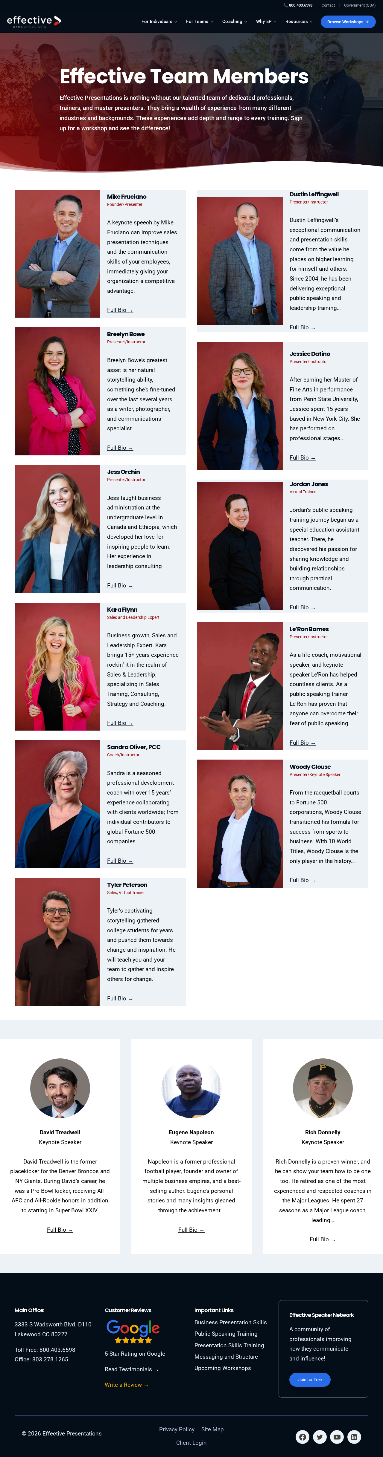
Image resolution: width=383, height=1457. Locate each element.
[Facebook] (302, 1437)
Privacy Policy (176, 1429)
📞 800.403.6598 (297, 5)
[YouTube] (337, 1437)
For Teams (197, 21)
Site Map (212, 1429)
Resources (296, 21)
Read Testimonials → (132, 1369)
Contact (328, 5)
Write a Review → (127, 1384)
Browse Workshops (345, 21)
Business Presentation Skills (230, 1322)
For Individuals (157, 21)
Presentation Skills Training (229, 1345)
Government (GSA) (360, 5)
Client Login (191, 1442)
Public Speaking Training (226, 1333)
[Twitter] (320, 1437)
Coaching (232, 21)
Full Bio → (120, 310)
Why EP (264, 21)
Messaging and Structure (226, 1356)
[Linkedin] (354, 1437)
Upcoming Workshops (222, 1368)
